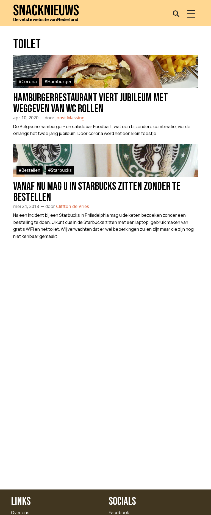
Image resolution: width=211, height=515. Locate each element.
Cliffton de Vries (72, 206)
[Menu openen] (191, 13)
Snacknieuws (46, 10)
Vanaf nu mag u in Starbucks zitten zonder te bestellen (97, 192)
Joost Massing (70, 118)
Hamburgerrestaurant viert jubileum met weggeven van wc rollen (90, 103)
